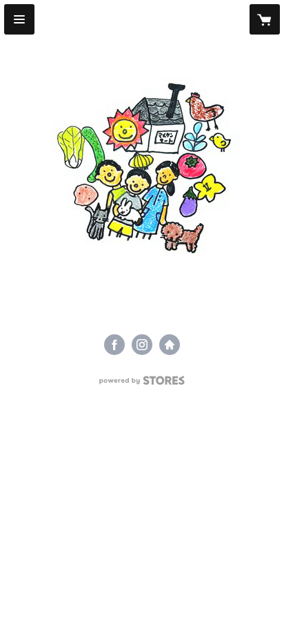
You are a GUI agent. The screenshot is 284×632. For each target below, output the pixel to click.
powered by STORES (142, 384)
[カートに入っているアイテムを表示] (265, 19)
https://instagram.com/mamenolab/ (142, 344)
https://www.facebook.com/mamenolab (114, 344)
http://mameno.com (169, 344)
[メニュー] (19, 19)
